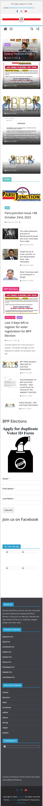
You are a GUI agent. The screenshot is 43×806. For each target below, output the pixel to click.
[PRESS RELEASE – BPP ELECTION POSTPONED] (21, 160)
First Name (9, 488)
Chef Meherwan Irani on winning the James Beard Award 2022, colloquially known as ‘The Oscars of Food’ (21, 51)
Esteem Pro (7, 657)
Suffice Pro (7, 652)
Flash (5, 702)
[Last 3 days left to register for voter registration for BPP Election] (21, 76)
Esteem (5, 733)
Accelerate (7, 707)
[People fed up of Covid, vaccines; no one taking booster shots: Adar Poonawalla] (10, 258)
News (7, 208)
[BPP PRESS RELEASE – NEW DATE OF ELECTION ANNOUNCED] (21, 103)
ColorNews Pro (9, 677)
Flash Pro (6, 642)
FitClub (5, 723)
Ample (5, 728)
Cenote (5, 692)
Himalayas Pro (8, 667)
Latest (7, 45)
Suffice (5, 712)
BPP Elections (10, 317)
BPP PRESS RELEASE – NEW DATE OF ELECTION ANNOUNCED (20, 108)
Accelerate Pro (8, 647)
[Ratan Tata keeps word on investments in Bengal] (10, 276)
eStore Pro (7, 662)
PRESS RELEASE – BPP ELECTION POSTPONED (18, 165)
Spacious (6, 697)
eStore (5, 717)
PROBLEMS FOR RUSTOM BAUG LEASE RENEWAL (22, 9)
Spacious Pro (8, 637)
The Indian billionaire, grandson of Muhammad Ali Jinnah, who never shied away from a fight (29, 236)
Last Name (8, 498)
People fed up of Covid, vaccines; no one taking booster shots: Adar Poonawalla (27, 256)
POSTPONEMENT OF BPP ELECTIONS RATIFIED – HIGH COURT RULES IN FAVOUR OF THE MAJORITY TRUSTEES (21, 135)
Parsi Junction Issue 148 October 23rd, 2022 (21, 215)
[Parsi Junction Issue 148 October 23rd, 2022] (21, 194)
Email (6, 478)
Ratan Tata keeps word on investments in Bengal (29, 274)
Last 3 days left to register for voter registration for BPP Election (20, 81)
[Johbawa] (5, 29)
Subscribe (8, 510)
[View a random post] (37, 29)
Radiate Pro (7, 672)
